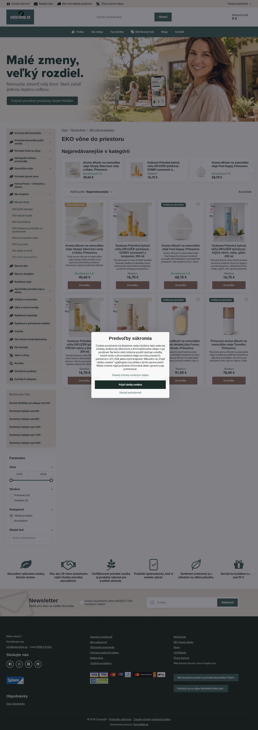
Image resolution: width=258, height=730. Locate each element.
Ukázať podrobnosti (130, 392)
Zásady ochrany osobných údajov (130, 375)
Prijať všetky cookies (130, 384)
